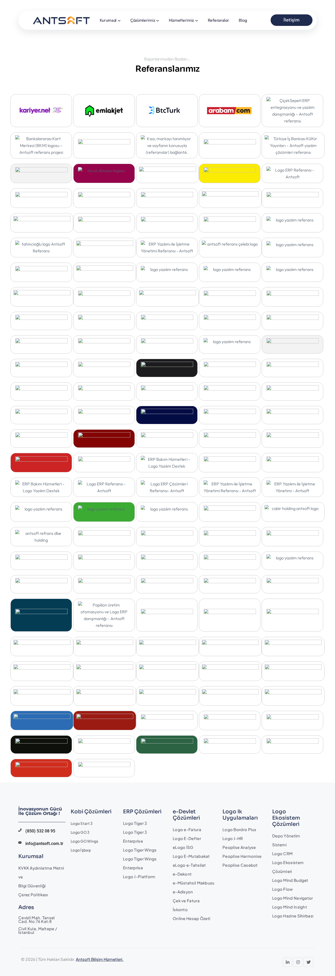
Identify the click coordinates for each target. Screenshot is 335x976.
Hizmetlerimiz (181, 20)
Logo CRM (282, 853)
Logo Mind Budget (290, 880)
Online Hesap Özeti (191, 918)
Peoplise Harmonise (241, 856)
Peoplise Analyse (239, 847)
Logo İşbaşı (81, 850)
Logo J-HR (232, 838)
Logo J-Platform (139, 876)
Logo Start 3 (82, 823)
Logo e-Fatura (187, 829)
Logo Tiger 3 (135, 823)
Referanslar (218, 20)
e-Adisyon (183, 891)
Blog (243, 20)
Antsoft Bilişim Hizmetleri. (100, 959)
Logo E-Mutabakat (191, 856)
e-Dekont (182, 873)
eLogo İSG (183, 847)
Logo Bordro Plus (239, 829)
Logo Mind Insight (289, 906)
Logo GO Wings (84, 841)
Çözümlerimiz (142, 20)
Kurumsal (108, 20)
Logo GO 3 (80, 832)
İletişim (291, 20)
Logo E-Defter (187, 838)
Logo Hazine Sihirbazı (292, 915)
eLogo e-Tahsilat (189, 864)
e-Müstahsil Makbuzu (194, 882)
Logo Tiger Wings (140, 849)
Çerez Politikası (33, 894)
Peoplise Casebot (240, 864)
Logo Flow (282, 889)
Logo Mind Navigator (292, 897)
